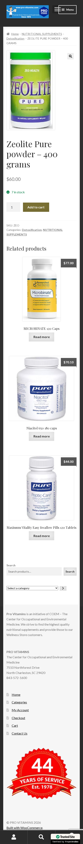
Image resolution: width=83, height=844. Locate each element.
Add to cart (36, 207)
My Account (20, 710)
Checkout (18, 718)
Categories (19, 702)
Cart (15, 725)
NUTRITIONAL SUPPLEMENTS (42, 34)
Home (15, 34)
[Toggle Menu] (57, 9)
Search (11, 565)
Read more (41, 337)
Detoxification (15, 38)
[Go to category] (63, 588)
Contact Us (19, 733)
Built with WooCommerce (24, 828)
